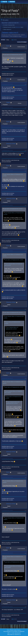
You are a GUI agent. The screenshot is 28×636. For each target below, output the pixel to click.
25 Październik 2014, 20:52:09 (7, 477)
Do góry (3, 619)
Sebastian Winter (11, 143)
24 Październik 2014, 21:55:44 (7, 150)
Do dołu (3, 39)
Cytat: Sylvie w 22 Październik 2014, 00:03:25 (13, 54)
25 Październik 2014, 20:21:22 (7, 378)
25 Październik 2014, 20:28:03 (7, 458)
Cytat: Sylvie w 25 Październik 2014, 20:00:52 (13, 312)
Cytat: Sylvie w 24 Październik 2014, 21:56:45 (13, 208)
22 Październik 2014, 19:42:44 (7, 51)
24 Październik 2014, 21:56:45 (7, 170)
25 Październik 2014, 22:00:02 (7, 510)
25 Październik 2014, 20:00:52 (7, 250)
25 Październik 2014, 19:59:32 (7, 205)
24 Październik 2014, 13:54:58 (7, 107)
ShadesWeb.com (17, 634)
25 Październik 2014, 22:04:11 (7, 606)
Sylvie (22, 27)
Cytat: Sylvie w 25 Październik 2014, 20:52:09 (13, 513)
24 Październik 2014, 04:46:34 (7, 84)
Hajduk (8, 102)
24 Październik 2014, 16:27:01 (7, 126)
